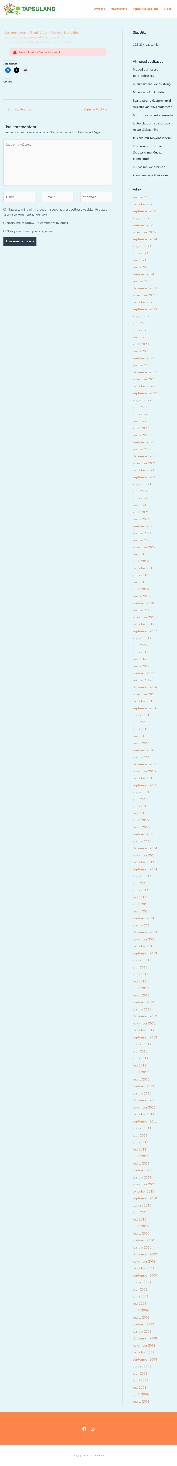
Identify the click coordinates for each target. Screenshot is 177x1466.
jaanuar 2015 (142, 841)
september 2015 (145, 785)
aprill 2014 (141, 904)
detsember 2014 (145, 848)
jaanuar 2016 (142, 757)
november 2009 (144, 1261)
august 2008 (142, 1366)
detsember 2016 (145, 687)
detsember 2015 (145, 764)
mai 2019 (139, 554)
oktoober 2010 (143, 1191)
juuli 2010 (140, 1212)
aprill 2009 (141, 1310)
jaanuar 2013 (142, 1009)
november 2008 (144, 1345)
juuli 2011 (140, 1135)
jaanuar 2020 (142, 540)
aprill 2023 (141, 344)
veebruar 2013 (143, 1002)
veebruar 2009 (143, 1324)
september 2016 (145, 708)
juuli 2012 (140, 1051)
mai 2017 (139, 659)
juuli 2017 (140, 645)
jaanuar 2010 (142, 1247)
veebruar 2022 (143, 442)
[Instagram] (93, 1429)
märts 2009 (141, 1317)
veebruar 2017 (143, 673)
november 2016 (144, 694)
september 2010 (145, 1198)
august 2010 (142, 1205)
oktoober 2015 (143, 778)
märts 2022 (141, 435)
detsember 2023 (145, 288)
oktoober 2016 (143, 701)
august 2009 (142, 1282)
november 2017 (144, 617)
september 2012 (145, 1037)
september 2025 (145, 211)
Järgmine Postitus (97, 109)
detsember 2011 (145, 1100)
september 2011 (145, 1121)
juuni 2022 (140, 414)
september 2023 (145, 309)
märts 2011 (141, 1163)
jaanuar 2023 (142, 365)
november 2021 (144, 463)
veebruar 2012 (143, 1086)
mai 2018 (139, 582)
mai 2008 (139, 1387)
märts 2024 (141, 267)
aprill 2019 (141, 561)
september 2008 (145, 1359)
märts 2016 (141, 743)
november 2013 (144, 939)
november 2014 (144, 855)
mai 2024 (139, 260)
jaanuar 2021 (142, 533)
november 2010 (144, 1184)
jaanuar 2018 (142, 610)
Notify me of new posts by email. (30, 231)
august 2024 (142, 246)
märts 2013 (141, 995)
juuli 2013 (140, 967)
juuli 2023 (140, 323)
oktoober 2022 (143, 386)
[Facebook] (84, 1429)
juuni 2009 (140, 1296)
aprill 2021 (141, 512)
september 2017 (145, 631)
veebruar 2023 (143, 358)
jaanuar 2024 (142, 281)
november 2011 (144, 1107)
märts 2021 (141, 519)
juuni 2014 (140, 890)
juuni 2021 (140, 498)
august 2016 (142, 715)
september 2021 (145, 477)
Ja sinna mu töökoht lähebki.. (153, 138)
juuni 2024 (140, 253)
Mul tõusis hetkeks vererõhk (153, 115)
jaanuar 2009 (142, 1331)
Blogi (167, 9)
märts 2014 (141, 911)
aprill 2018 (141, 589)
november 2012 (144, 1023)
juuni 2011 (140, 1142)
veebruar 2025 (143, 225)
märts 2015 (141, 827)
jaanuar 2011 (142, 1177)
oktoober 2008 (143, 1352)
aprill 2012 (141, 1072)
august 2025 (142, 218)
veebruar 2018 (143, 603)
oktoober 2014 (143, 862)
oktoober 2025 (143, 204)
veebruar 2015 (143, 834)
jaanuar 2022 (142, 449)
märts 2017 (141, 666)
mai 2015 (139, 813)
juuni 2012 (140, 1058)
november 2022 (144, 379)
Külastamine (118, 9)
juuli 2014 (140, 883)
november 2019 (144, 547)
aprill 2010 (141, 1226)
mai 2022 (139, 421)
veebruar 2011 (143, 1170)
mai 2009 (139, 1303)
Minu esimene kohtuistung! (152, 84)
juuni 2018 (140, 575)
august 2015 (142, 792)
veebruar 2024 (143, 274)
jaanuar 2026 (142, 197)
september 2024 (145, 239)
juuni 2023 (140, 330)
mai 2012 (139, 1065)
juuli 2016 (140, 722)
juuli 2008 (140, 1373)
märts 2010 (141, 1233)
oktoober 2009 (143, 1268)
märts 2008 (141, 1401)
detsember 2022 (145, 372)
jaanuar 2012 (142, 1093)
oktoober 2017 (143, 624)
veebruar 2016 (143, 750)
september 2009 (145, 1275)
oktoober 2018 (143, 568)
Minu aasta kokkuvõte (148, 92)
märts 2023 (141, 351)
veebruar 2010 (143, 1240)
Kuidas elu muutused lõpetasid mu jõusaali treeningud (148, 152)
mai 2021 (139, 505)
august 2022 (142, 400)
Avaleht (99, 9)
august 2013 (142, 960)
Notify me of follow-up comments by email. (38, 223)
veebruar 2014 (143, 918)
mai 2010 (139, 1219)
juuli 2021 (140, 491)
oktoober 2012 (143, 1030)
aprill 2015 (141, 820)
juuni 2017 (140, 652)
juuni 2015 (140, 806)
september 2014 (145, 869)
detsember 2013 (145, 932)
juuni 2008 (140, 1380)
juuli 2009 (140, 1289)
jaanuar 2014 (142, 925)
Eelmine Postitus (18, 109)
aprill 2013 (141, 988)
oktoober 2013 (143, 946)
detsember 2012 (145, 1016)
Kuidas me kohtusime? (149, 167)
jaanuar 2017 (142, 680)
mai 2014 (139, 897)
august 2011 (142, 1128)
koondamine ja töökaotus (150, 175)
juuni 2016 (140, 729)
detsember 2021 (145, 456)
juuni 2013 (140, 974)
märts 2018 (141, 596)
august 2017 (142, 638)
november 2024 (144, 232)
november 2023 (144, 295)
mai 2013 (139, 981)
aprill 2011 (141, 1156)
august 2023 (142, 316)
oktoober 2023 (143, 302)
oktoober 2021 (143, 470)
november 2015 (144, 771)
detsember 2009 (145, 1254)
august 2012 (142, 1044)
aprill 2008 (141, 1394)
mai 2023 (139, 337)
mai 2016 (139, 736)
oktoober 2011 (143, 1114)
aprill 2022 (141, 428)
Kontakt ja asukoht (145, 9)
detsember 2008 (145, 1338)
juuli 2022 (140, 407)
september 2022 (145, 393)
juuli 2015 (140, 799)
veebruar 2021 (143, 526)
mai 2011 (139, 1149)
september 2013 (145, 953)
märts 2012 (141, 1079)
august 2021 (142, 484)
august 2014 (142, 876)
